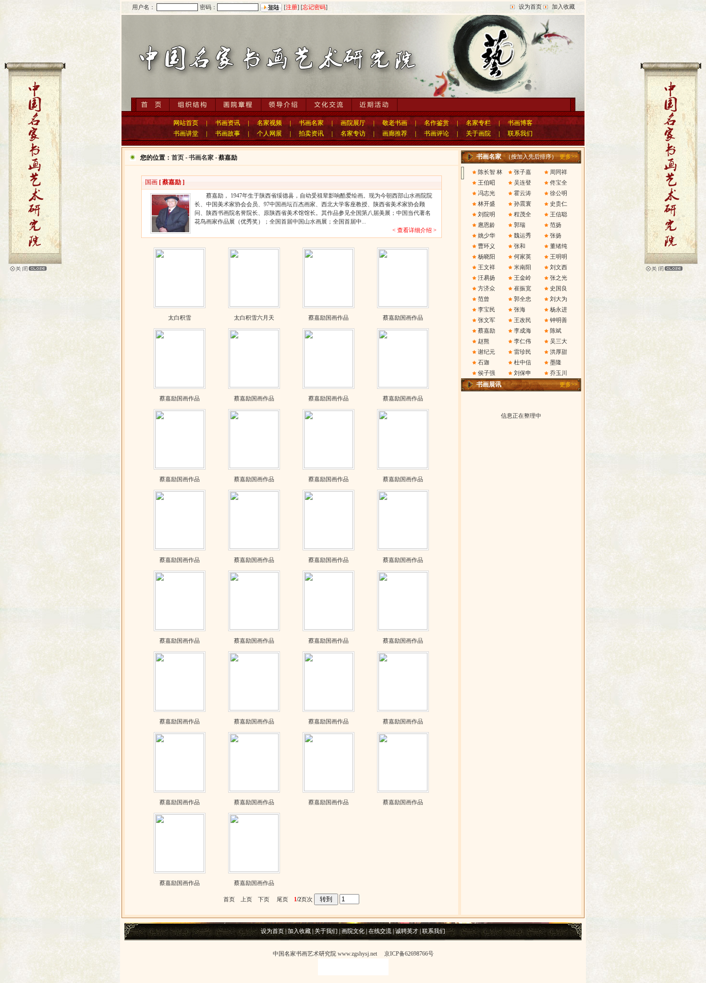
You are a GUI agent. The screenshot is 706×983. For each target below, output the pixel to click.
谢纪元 (486, 351)
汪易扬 (486, 277)
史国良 (558, 288)
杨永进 (558, 309)
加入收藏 (563, 6)
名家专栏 (478, 122)
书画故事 (227, 133)
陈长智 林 (490, 172)
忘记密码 (314, 7)
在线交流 (379, 931)
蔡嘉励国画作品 (328, 317)
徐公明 (558, 193)
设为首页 (530, 6)
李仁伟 (522, 341)
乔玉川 (558, 373)
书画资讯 (227, 122)
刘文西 (558, 267)
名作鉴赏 (436, 122)
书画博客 (520, 122)
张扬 (555, 235)
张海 (519, 309)
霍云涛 (522, 193)
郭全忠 (522, 299)
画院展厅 (353, 122)
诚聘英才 (406, 931)
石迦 (483, 362)
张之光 (558, 277)
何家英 (522, 256)
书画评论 (436, 133)
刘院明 (486, 214)
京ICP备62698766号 (409, 953)
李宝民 (486, 309)
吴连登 (522, 182)
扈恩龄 (486, 225)
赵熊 (483, 341)
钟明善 (558, 320)
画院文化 (353, 931)
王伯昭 (486, 182)
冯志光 (486, 193)
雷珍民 (522, 351)
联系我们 (520, 133)
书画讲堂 (185, 133)
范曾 (483, 299)
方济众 (486, 288)
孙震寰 (522, 203)
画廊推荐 (394, 133)
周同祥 (558, 172)
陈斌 (555, 330)
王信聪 (558, 214)
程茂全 (522, 214)
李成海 (522, 330)
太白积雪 (179, 317)
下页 (263, 899)
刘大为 (558, 299)
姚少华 (486, 235)
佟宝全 (558, 182)
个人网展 (269, 133)
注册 (291, 7)
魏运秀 (522, 235)
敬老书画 (394, 122)
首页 (177, 157)
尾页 (279, 899)
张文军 (486, 320)
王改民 (522, 320)
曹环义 (486, 246)
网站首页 (185, 122)
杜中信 (522, 362)
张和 (519, 246)
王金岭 (522, 277)
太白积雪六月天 (254, 317)
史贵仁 (558, 203)
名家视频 (269, 122)
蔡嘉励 (486, 330)
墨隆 (555, 362)
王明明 (558, 256)
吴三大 (558, 341)
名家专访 (353, 133)
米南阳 (522, 267)
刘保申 (522, 373)
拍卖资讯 (311, 133)
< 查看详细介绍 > (414, 230)
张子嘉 (522, 172)
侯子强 (486, 373)
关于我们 (326, 931)
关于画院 (478, 133)
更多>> (569, 156)
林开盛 (486, 203)
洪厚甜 (558, 351)
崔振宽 (522, 288)
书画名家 (311, 122)
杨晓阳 (486, 256)
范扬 (555, 225)
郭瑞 (519, 225)
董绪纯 (558, 246)
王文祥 (486, 267)
